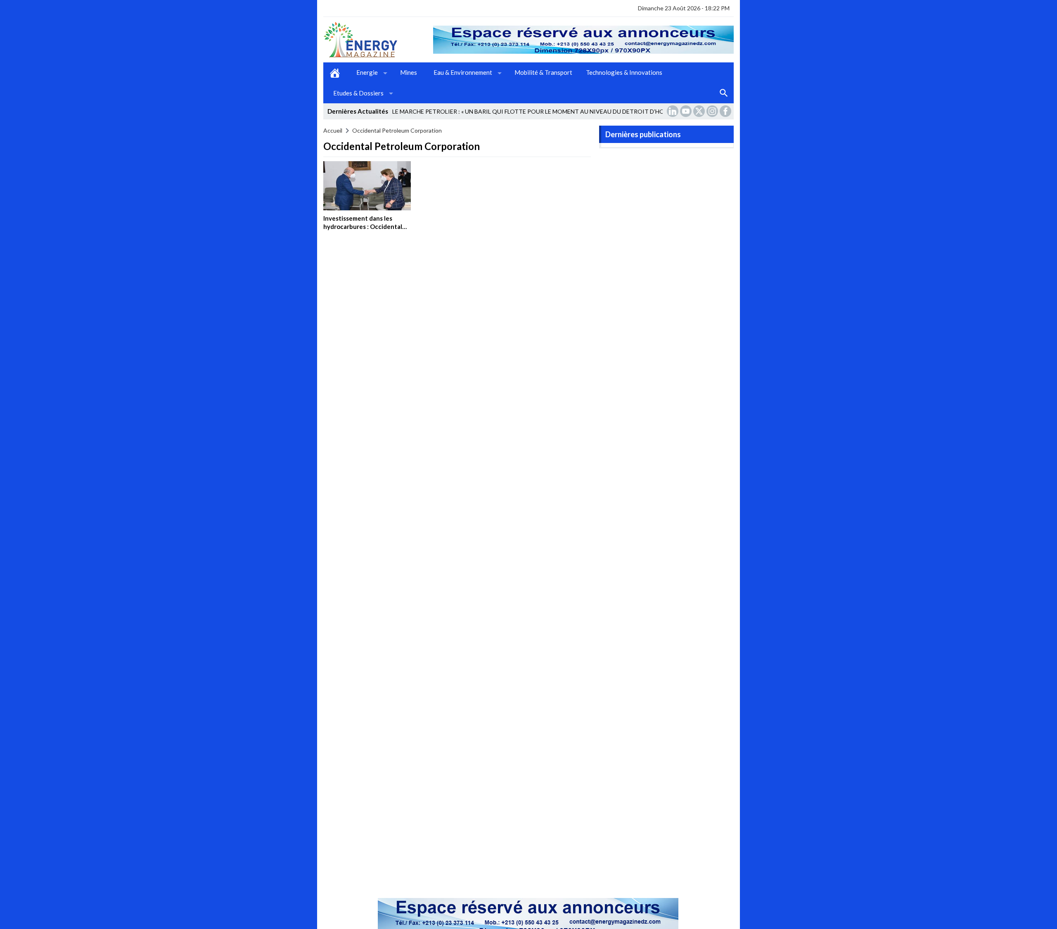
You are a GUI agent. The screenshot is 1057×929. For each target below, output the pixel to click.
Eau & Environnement (463, 72)
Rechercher (724, 93)
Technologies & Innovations (624, 72)
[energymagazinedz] (378, 39)
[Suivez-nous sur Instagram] (713, 111)
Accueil (335, 72)
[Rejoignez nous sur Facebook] (726, 111)
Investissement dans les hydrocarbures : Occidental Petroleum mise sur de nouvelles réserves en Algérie (366, 230)
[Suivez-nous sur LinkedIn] (673, 111)
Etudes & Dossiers (358, 93)
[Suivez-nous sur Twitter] (699, 111)
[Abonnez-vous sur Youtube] (686, 111)
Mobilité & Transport (543, 72)
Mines (408, 72)
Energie (367, 72)
